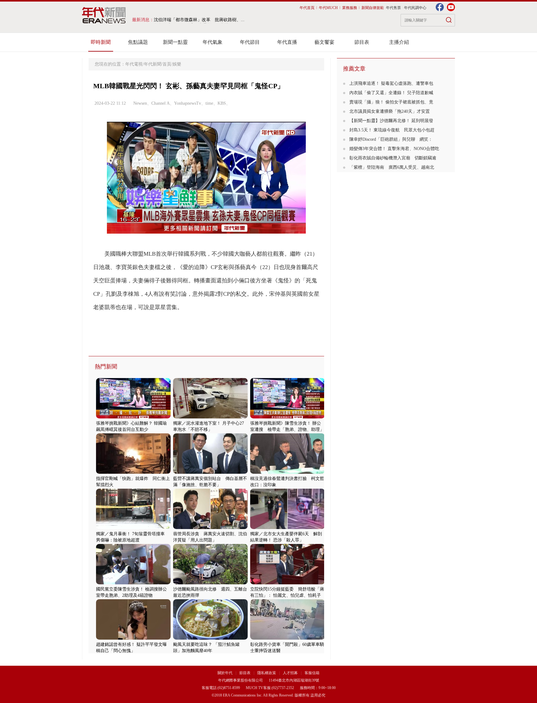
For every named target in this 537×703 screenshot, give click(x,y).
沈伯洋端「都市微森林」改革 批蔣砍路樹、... (199, 19)
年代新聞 (152, 64)
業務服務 (349, 8)
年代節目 (250, 42)
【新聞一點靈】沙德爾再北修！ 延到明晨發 (391, 120)
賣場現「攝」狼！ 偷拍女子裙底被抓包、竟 (391, 102)
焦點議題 (138, 42)
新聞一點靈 (175, 42)
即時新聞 (101, 42)
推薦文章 (354, 69)
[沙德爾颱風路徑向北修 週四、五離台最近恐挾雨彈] (210, 583)
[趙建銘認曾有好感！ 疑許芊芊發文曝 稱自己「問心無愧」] (133, 638)
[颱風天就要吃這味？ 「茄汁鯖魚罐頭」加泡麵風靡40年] (210, 638)
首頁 (167, 64)
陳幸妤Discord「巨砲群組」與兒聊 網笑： (391, 139)
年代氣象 (213, 42)
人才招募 (290, 673)
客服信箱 (312, 673)
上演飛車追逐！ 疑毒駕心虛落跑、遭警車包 (391, 83)
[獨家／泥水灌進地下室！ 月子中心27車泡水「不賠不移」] (210, 417)
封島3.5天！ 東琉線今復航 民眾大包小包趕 (391, 130)
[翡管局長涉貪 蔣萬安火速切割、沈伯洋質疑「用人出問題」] (210, 527)
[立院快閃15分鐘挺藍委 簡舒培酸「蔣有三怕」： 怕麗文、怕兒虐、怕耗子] (287, 583)
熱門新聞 (106, 366)
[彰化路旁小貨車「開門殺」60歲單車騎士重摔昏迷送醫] (287, 638)
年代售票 (393, 8)
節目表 (361, 42)
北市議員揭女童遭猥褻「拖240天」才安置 (391, 111)
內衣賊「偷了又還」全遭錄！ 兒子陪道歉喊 (391, 92)
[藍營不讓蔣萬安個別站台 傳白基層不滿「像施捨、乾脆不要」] (210, 472)
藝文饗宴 (324, 42)
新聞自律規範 (372, 8)
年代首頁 (307, 8)
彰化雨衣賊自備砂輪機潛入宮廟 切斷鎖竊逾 (392, 158)
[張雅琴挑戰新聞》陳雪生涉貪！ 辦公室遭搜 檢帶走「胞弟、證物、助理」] (287, 417)
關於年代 (225, 673)
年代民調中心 (415, 8)
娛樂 (176, 64)
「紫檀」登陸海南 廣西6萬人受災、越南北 (391, 167)
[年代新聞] (104, 15)
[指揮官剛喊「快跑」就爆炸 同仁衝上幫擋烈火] (133, 472)
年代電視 (134, 64)
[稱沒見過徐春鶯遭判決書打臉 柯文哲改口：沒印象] (287, 472)
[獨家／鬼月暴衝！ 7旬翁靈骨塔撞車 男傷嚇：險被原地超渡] (133, 527)
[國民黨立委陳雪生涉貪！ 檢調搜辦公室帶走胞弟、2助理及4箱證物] (133, 583)
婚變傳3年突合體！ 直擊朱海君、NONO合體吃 (394, 148)
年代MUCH (328, 8)
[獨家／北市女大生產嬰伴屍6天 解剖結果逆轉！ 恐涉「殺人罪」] (287, 527)
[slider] (206, 229)
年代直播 (287, 42)
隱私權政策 (267, 673)
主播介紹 (399, 42)
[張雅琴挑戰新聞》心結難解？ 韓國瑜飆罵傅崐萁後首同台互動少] (133, 417)
